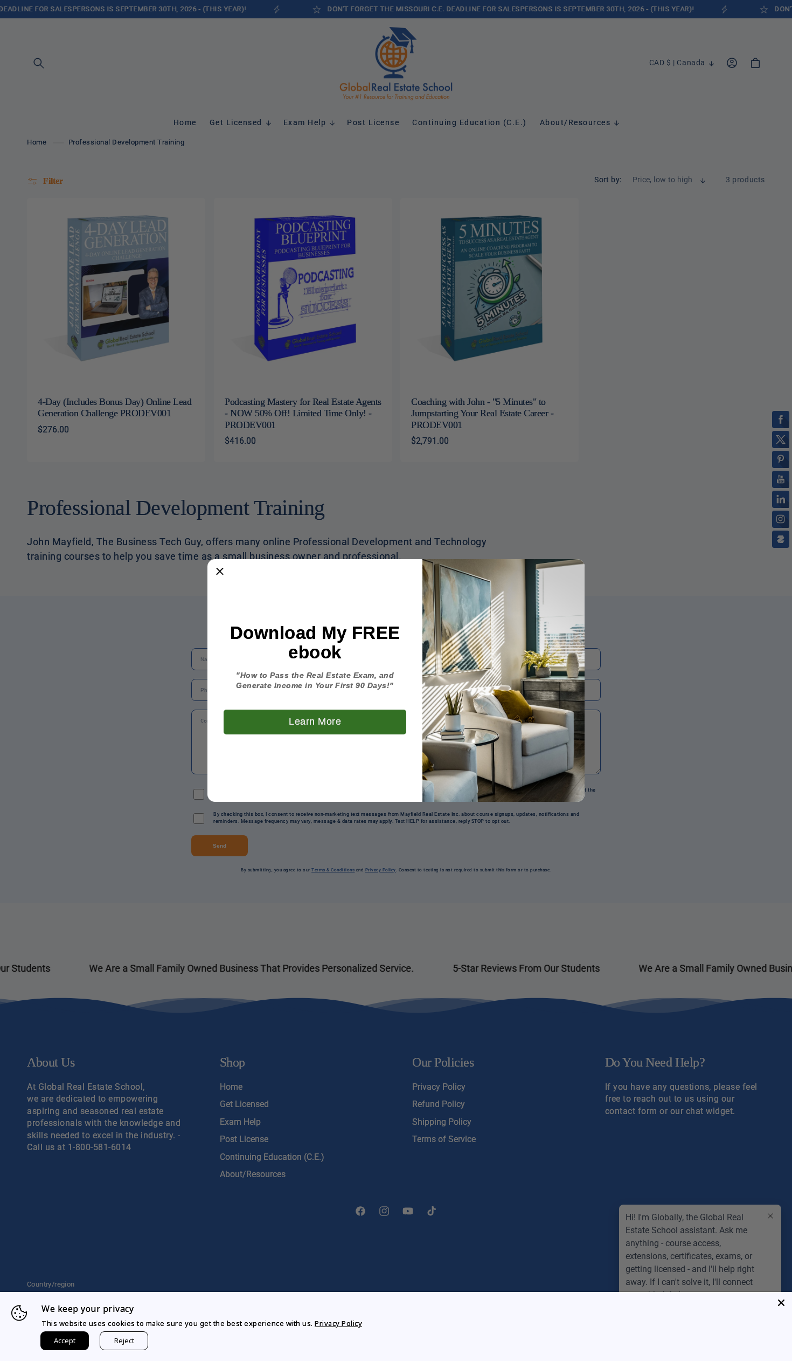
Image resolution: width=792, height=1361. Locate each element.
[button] (220, 571)
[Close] (781, 1302)
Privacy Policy (338, 1323)
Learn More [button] (315, 721)
